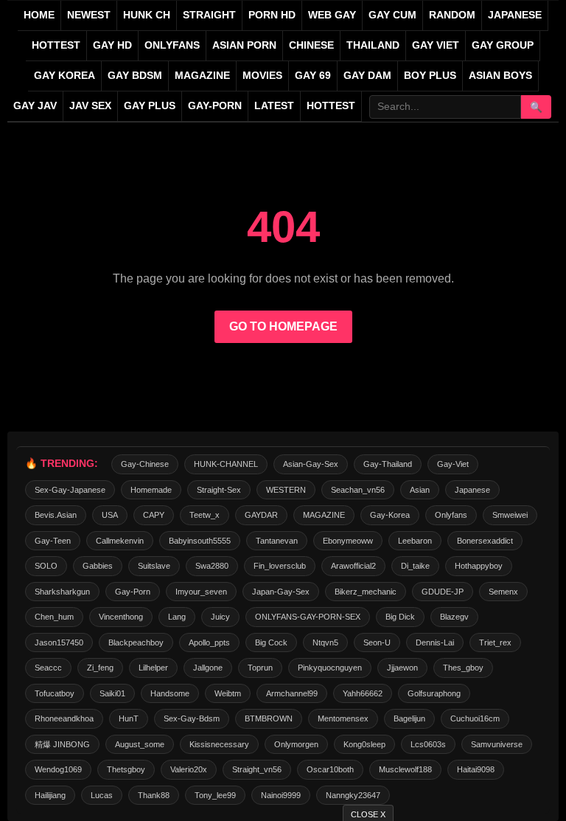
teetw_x (204, 514)
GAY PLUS (149, 105)
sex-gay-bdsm (192, 718)
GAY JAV (35, 105)
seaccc (48, 667)
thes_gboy (463, 667)
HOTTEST (56, 45)
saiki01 (112, 693)
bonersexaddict (485, 540)
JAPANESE (515, 15)
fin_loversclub (280, 565)
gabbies (98, 565)
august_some (139, 744)
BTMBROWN (269, 718)
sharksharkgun (62, 591)
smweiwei (510, 514)
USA (110, 514)
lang (177, 616)
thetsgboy (126, 769)
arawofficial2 (353, 565)
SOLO (46, 565)
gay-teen (53, 540)
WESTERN (286, 489)
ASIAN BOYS (500, 75)
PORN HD (272, 15)
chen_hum (54, 616)
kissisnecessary (219, 744)
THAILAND (372, 45)
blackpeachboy (136, 642)
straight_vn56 (257, 769)
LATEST (274, 105)
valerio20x (188, 769)
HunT (129, 718)
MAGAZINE (202, 75)
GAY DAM (367, 75)
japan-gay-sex (281, 591)
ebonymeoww (348, 540)
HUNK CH (146, 15)
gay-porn (215, 105)
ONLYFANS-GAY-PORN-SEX (307, 616)
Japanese (472, 489)
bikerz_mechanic (365, 591)
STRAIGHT (209, 15)
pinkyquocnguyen (330, 667)
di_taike (415, 565)
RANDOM (452, 15)
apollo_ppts (209, 642)
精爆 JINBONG (62, 744)
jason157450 (59, 642)
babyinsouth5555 (200, 540)
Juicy (220, 616)
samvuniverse (497, 744)
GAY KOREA (64, 75)
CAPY (153, 514)
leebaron (415, 540)
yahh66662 (362, 693)
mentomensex (343, 718)
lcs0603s (428, 744)
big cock (271, 642)
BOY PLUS (430, 75)
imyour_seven (201, 591)
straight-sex (219, 489)
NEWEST (89, 15)
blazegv (454, 616)
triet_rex (495, 642)
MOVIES (262, 75)
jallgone (208, 667)
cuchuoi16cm (475, 718)
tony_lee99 (215, 795)
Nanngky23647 (353, 795)
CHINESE (311, 45)
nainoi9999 (281, 795)
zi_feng (100, 667)
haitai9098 (476, 769)
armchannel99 (292, 693)
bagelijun (409, 718)
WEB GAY (332, 15)
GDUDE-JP (443, 591)
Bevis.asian (56, 514)
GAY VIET (435, 45)
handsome (169, 693)
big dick (400, 616)
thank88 (154, 795)
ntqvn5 (325, 642)
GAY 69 (313, 75)
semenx (503, 591)
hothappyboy (479, 565)
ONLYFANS (172, 45)
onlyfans (451, 514)
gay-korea (390, 514)
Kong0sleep (364, 744)
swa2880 (211, 565)
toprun (260, 667)
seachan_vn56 (358, 489)
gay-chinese (145, 464)
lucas (102, 795)
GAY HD (112, 45)
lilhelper (153, 667)
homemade (151, 489)
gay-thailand (387, 464)
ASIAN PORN (244, 45)
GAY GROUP (503, 45)
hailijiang (50, 795)
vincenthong (121, 616)
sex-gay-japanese (70, 489)
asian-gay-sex (310, 464)
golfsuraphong (434, 693)
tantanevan (277, 540)
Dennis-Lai (435, 642)
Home (39, 15)
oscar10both (330, 769)
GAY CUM (392, 15)
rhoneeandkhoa (64, 718)
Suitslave (154, 565)
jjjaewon (402, 667)
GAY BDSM (135, 75)
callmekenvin (120, 540)
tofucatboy (54, 693)
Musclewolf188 (405, 769)
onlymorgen (296, 744)
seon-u (377, 642)
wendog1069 (58, 769)
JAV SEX (90, 105)
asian (420, 489)
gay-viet (453, 464)
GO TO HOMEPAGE (283, 326)
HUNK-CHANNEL (226, 464)
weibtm (227, 693)
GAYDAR (261, 514)
